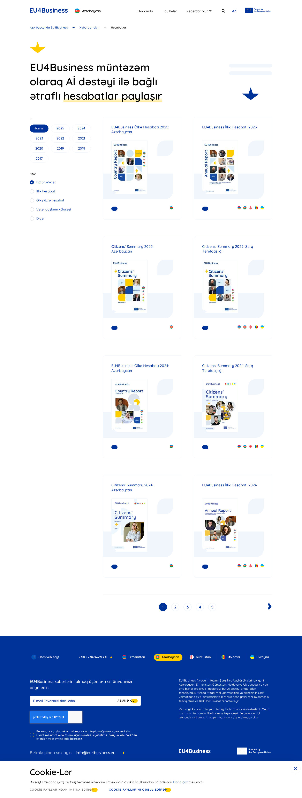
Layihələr (170, 11)
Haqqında (145, 11)
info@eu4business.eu (95, 752)
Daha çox (180, 782)
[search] (223, 11)
